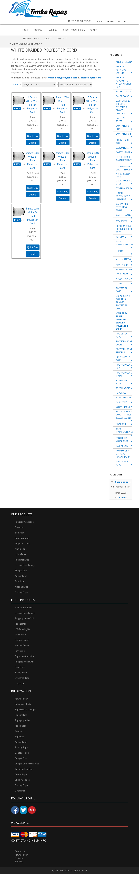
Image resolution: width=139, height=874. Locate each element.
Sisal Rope (121, 424)
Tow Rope (19, 581)
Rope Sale (121, 392)
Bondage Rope (22, 752)
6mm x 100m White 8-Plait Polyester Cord (32, 216)
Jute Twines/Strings (124, 243)
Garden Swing (123, 215)
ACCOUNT (122, 21)
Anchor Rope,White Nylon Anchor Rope (123, 82)
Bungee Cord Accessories (27, 763)
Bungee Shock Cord (123, 142)
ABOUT (48, 38)
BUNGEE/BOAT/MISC (73, 30)
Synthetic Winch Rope (122, 440)
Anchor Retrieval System (121, 69)
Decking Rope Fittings (25, 565)
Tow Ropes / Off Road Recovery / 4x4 (123, 453)
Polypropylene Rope (124, 366)
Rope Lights (20, 623)
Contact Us (20, 851)
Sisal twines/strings (124, 430)
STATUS (98, 21)
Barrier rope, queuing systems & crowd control (123, 107)
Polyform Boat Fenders (124, 351)
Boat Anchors (123, 133)
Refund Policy (21, 698)
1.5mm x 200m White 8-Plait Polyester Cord (32, 105)
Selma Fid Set (123, 406)
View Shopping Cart (81, 20)
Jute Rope (121, 236)
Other (119, 283)
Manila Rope (122, 265)
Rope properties (22, 720)
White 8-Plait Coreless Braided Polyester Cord (122, 321)
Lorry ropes (20, 683)
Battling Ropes (121, 120)
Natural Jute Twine (24, 607)
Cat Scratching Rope (24, 769)
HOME (26, 30)
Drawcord (19, 527)
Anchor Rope (21, 576)
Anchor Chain (123, 62)
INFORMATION (30, 38)
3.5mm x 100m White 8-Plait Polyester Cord (92, 105)
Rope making (21, 715)
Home (16, 84)
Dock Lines (20, 790)
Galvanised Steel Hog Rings (122, 207)
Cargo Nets (122, 147)
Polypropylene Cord (124, 359)
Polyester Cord (121, 290)
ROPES (37, 30)
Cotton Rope (123, 152)
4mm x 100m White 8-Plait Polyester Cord (62, 160)
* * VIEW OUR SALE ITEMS (23, 43)
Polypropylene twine (25, 661)
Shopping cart (123, 481)
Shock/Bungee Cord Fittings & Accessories (124, 414)
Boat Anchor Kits (123, 127)
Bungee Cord (21, 570)
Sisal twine (20, 667)
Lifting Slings (123, 258)
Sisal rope (19, 532)
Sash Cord (121, 402)
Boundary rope (22, 538)
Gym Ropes (121, 221)
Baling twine (21, 672)
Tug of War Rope (122, 463)
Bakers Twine (123, 91)
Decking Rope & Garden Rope (124, 159)
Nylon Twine (123, 278)
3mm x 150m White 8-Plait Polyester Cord (32, 160)
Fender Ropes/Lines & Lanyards (123, 196)
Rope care (19, 736)
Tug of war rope (22, 543)
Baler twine (20, 634)
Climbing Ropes (22, 779)
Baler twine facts (23, 704)
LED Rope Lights (120, 253)
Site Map (19, 861)
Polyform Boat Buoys (124, 343)
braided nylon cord (91, 77)
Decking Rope (21, 592)
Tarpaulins (122, 446)
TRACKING (109, 21)
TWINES (51, 30)
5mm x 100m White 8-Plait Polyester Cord (93, 160)
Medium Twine (22, 645)
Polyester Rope (121, 335)
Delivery (19, 858)
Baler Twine (122, 96)
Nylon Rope (122, 274)
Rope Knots (20, 725)
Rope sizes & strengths (26, 709)
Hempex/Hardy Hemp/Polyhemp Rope (124, 229)
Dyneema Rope (123, 188)
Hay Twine (20, 650)
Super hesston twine (24, 656)
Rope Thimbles (123, 397)
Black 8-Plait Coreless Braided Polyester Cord (124, 302)
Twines (18, 731)
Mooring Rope (123, 269)
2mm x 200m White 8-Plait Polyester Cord (62, 105)
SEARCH (94, 30)
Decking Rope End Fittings (123, 168)
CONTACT (62, 38)
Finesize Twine (22, 640)
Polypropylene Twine (124, 374)
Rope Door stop (121, 382)
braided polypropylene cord (62, 77)
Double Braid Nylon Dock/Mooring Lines (124, 179)
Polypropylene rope (24, 521)
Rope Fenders (123, 388)
